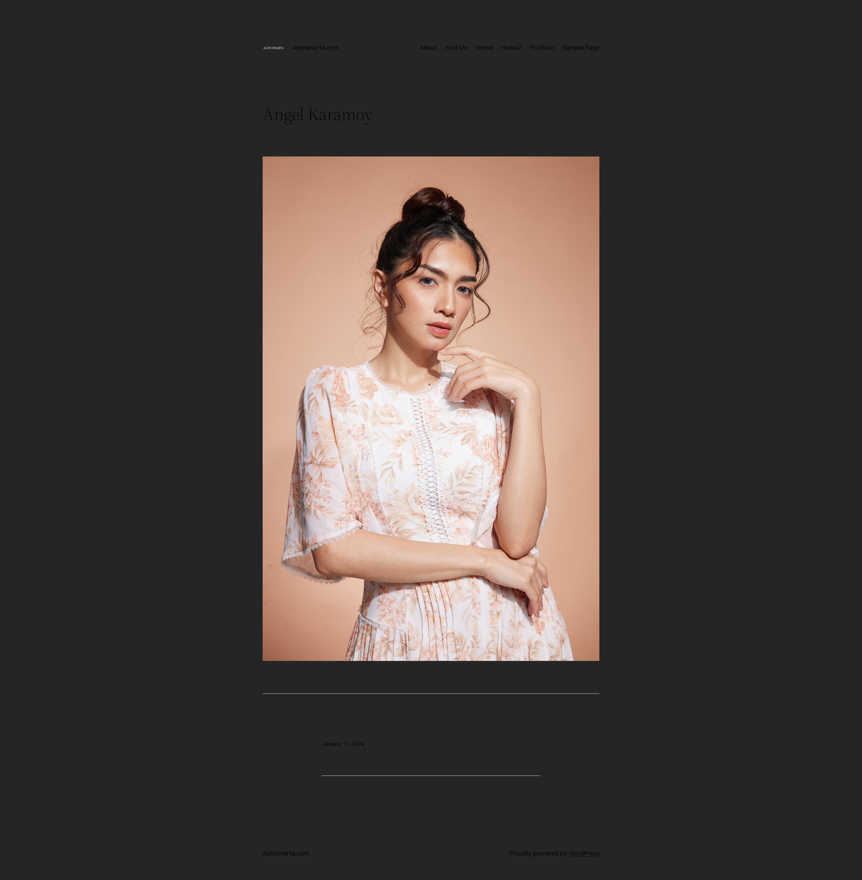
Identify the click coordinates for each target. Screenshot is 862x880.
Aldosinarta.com (315, 47)
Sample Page (581, 47)
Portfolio (542, 47)
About (428, 47)
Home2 (511, 47)
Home (484, 47)
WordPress (584, 853)
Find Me (456, 47)
